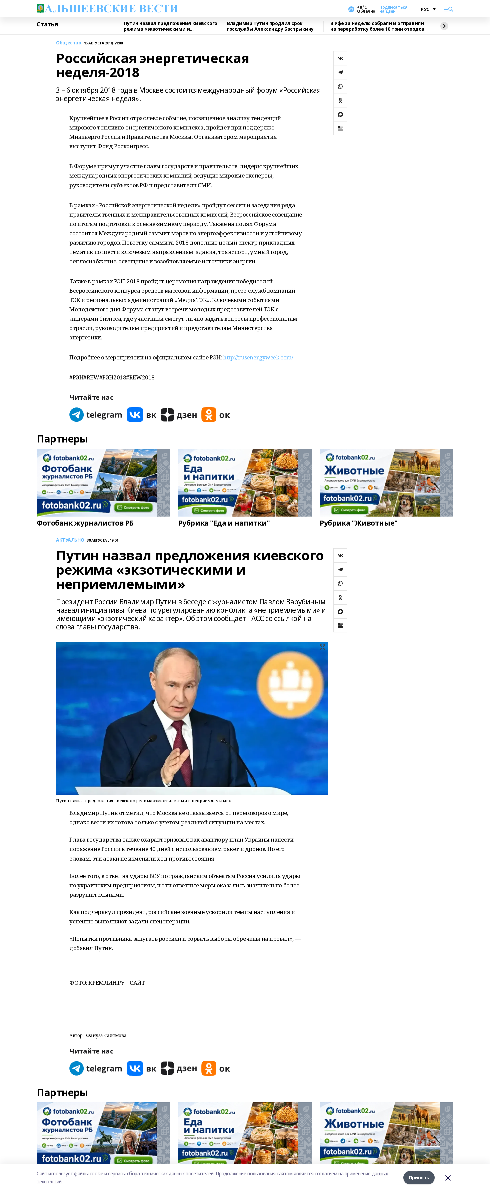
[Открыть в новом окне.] (96, 414)
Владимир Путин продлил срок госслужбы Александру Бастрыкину (270, 26)
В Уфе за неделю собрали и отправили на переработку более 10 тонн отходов (377, 26)
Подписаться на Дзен (393, 9)
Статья (47, 24)
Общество (68, 43)
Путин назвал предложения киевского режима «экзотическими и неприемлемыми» (170, 26)
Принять (419, 1177)
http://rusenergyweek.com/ (258, 357)
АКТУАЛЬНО (70, 540)
